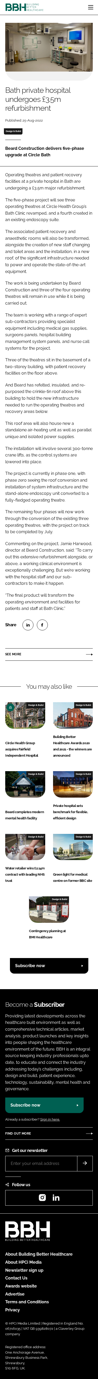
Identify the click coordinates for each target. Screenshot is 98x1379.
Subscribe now (30, 965)
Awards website (21, 1286)
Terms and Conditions (27, 1301)
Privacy (12, 1309)
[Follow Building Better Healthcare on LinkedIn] (56, 1199)
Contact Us (16, 1278)
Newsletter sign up (24, 1270)
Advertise (15, 1294)
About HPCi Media (23, 1262)
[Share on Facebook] (42, 625)
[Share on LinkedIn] (27, 625)
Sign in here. (50, 1119)
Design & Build (13, 131)
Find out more (18, 1133)
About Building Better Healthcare (39, 1254)
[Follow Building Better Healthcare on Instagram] (42, 1199)
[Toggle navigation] (91, 7)
